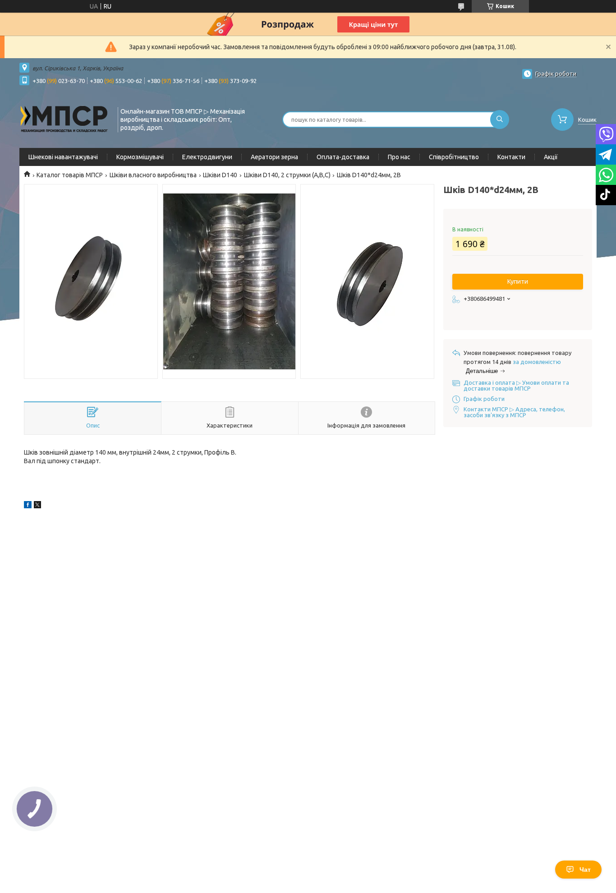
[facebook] (28, 506)
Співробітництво (454, 157)
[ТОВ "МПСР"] (64, 118)
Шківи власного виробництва (153, 175)
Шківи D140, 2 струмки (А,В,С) (287, 175)
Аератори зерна (274, 157)
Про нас (399, 157)
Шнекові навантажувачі (63, 157)
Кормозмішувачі (140, 157)
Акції (551, 157)
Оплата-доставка (343, 157)
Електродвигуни (207, 157)
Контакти (511, 157)
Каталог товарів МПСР (70, 175)
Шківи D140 (220, 175)
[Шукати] (499, 119)
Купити (517, 281)
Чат (585, 869)
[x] (37, 506)
